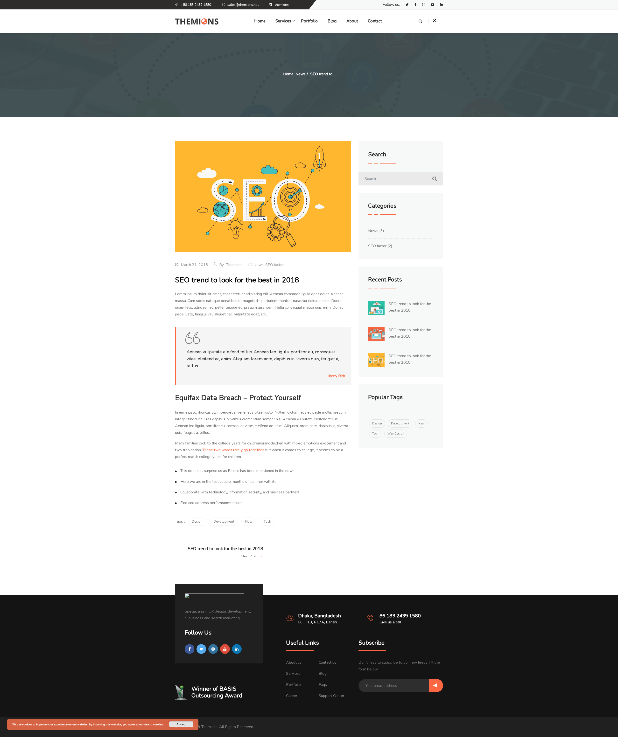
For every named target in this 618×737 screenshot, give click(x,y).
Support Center (331, 695)
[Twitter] (405, 4)
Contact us (327, 662)
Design (197, 521)
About (352, 21)
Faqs (323, 684)
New (249, 521)
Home (260, 21)
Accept (181, 724)
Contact (375, 21)
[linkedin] (439, 4)
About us (294, 662)
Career (291, 695)
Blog (332, 21)
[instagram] (421, 4)
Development (224, 521)
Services (293, 673)
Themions (234, 264)
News (258, 264)
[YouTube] (430, 4)
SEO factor (274, 264)
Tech (267, 521)
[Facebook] (413, 4)
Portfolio (309, 21)
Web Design (395, 434)
